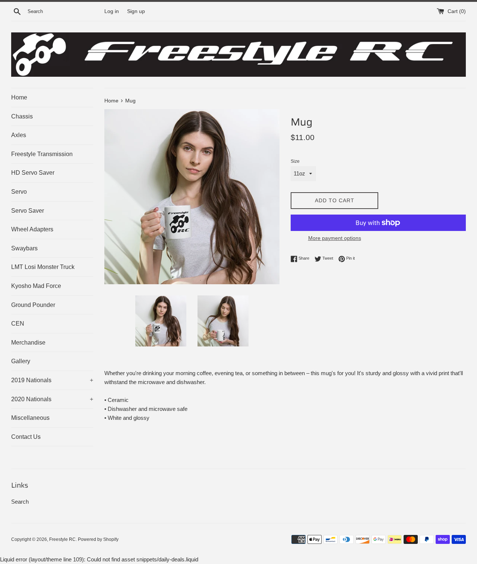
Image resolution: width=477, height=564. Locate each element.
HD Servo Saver (32, 172)
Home (19, 97)
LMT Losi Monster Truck (43, 267)
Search (20, 501)
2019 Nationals (52, 380)
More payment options (334, 238)
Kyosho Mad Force (36, 286)
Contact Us (26, 437)
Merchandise (28, 342)
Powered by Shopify (98, 539)
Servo (19, 191)
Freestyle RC (62, 539)
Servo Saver (27, 210)
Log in (111, 11)
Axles (18, 135)
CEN (17, 323)
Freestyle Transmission (42, 154)
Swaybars (24, 248)
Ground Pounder (33, 305)
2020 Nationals (52, 399)
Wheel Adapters (32, 229)
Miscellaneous (30, 418)
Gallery (20, 361)
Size (295, 161)
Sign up (136, 11)
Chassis (22, 116)
